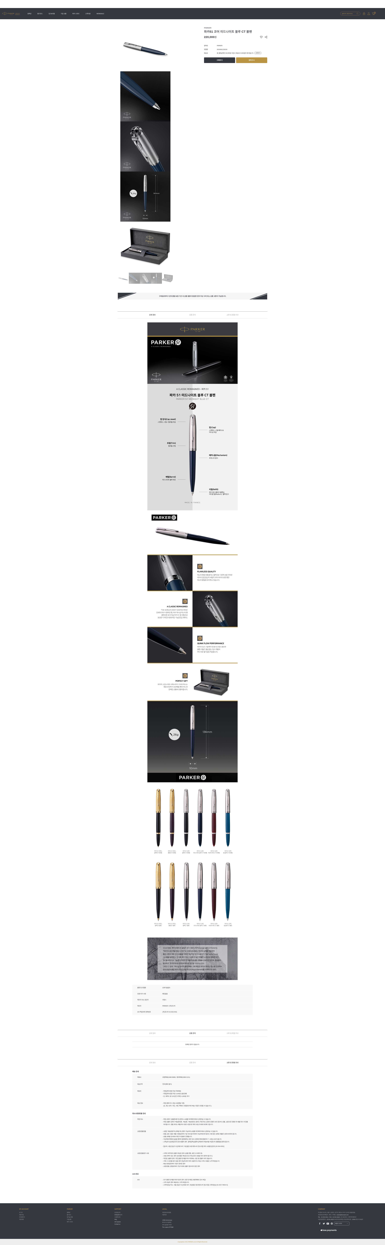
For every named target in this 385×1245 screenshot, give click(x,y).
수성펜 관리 (117, 1217)
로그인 (364, 13)
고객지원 (88, 13)
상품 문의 (192, 315)
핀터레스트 (332, 1223)
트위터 (324, 1223)
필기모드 (40, 13)
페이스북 (320, 1223)
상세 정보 (152, 315)
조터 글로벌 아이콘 (167, 1225)
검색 (357, 13)
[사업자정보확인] (339, 1219)
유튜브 (328, 1223)
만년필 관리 (117, 1212)
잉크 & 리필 (70, 1217)
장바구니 (373, 13)
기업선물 (69, 1219)
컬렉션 (29, 13)
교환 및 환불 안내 (232, 315)
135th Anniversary (167, 1220)
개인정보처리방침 (166, 1212)
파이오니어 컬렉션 (166, 1222)
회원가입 (21, 1215)
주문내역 (21, 1219)
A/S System (117, 1222)
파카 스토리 (75, 13)
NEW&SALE (100, 13)
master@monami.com (343, 1215)
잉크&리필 (52, 13)
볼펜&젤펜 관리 (118, 1215)
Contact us (117, 1224)
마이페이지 (368, 13)
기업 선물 (63, 13)
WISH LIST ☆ (261, 37)
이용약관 (164, 1215)
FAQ (115, 1219)
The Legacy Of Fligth (167, 1227)
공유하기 (266, 37)
